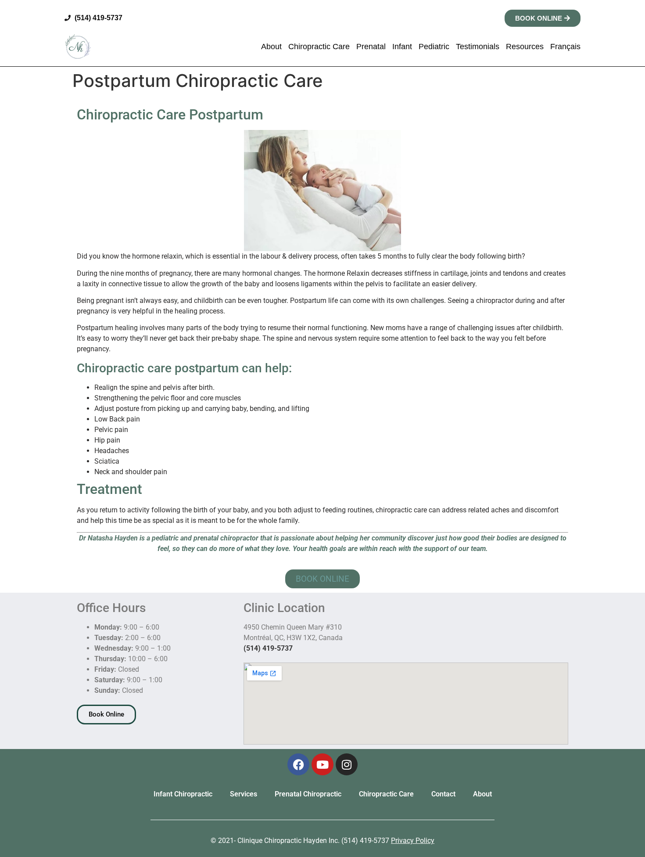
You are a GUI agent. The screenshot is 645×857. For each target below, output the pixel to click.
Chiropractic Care (319, 46)
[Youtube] (322, 764)
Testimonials (477, 46)
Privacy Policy (412, 840)
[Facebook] (298, 764)
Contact (443, 794)
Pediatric (434, 46)
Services (243, 794)
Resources (525, 46)
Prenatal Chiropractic (308, 794)
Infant (402, 46)
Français (565, 46)
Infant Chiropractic (183, 794)
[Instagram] (347, 764)
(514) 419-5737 (268, 648)
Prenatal (371, 46)
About (271, 46)
